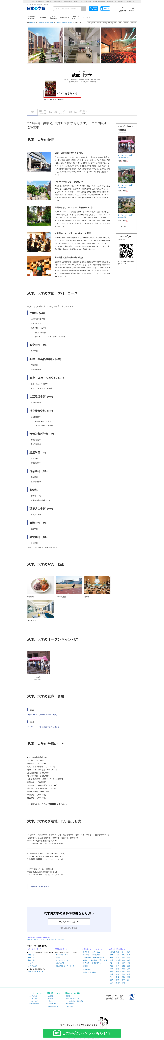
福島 (123, 955)
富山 (128, 960)
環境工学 (31, 957)
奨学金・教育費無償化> (37, 1)
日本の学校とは (34, 1003)
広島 (117, 974)
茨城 (128, 955)
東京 (111, 960)
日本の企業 (69, 1006)
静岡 (117, 966)
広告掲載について (53, 1003)
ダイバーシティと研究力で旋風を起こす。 (44, 727)
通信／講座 (103, 960)
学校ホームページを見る (40, 887)
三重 (128, 966)
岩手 (123, 952)
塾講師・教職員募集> (99, 1)
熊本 (123, 980)
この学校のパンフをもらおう (86, 1033)
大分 (128, 980)
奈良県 (54, 939)
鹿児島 (118, 983)
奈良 (111, 971)
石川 (111, 963)
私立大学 (40, 971)
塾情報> (76, 1)
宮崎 (111, 983)
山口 (123, 974)
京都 (117, 969)
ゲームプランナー (62, 955)
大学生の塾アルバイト (72, 998)
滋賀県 (29, 939)
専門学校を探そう (61, 949)
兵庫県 (48, 939)
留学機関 (86, 963)
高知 (123, 977)
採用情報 (50, 998)
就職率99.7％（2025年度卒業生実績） (42, 715)
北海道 (99, 22)
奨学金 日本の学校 (89, 972)
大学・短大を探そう (34, 949)
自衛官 (58, 957)
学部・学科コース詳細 (43, 112)
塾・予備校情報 (98, 957)
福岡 (128, 977)
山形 (117, 955)
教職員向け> (130, 1)
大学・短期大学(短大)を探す (45, 22)
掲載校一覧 (87, 969)
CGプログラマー (61, 963)
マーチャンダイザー (63, 960)
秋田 (111, 955)
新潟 (123, 960)
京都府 (35, 939)
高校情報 (86, 955)
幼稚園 (85, 966)
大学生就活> (110, 1)
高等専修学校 (96, 963)
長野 (128, 963)
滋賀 (111, 969)
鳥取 (123, 971)
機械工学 (31, 960)
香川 (111, 977)
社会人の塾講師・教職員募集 (74, 1001)
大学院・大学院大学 (90, 960)
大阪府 (42, 939)
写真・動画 (53, 112)
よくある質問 (33, 998)
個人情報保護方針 (53, 1006)
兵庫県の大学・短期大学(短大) (64, 22)
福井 (117, 963)
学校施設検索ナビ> (86, 1)
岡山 (111, 974)
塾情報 (68, 996)
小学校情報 (87, 957)
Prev (31, 44)
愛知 (123, 966)
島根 (128, 971)
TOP (32, 112)
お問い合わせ (52, 1001)
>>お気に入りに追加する (88, 82)
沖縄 (123, 983)
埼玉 (123, 957)
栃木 (111, 957)
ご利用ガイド (33, 996)
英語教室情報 (70, 1003)
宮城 (128, 952)
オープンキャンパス (63, 112)
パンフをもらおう (67, 93)
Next (132, 44)
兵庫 (128, 969)
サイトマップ (33, 1001)
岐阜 (111, 966)
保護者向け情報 (83, 112)
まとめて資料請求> (120, 1)
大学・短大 (96, 952)
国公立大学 (32, 971)
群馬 (117, 957)
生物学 (30, 963)
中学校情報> (58, 1)
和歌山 (118, 971)
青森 (117, 952)
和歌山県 (60, 939)
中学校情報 (96, 955)
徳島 (128, 974)
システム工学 (33, 966)
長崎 (117, 980)
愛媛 (117, 977)
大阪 (123, 969)
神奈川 (118, 960)
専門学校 (86, 952)
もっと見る (124, 226)
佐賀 (111, 980)
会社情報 (50, 996)
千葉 (128, 957)
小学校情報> (68, 1)
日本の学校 (32, 22)
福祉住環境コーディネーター (66, 966)
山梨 (123, 963)
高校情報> (49, 1)
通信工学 (31, 955)
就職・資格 (73, 112)
